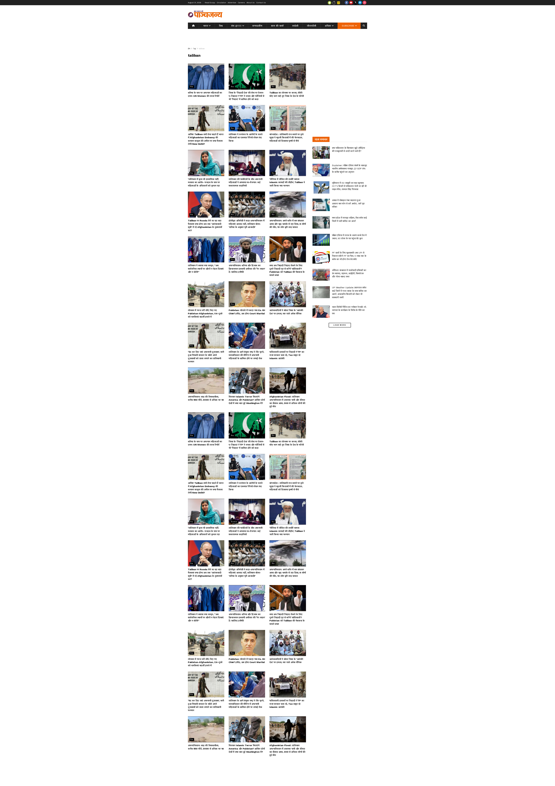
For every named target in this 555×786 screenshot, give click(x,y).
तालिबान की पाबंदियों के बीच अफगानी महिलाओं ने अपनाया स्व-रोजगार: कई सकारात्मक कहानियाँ (245, 182)
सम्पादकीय (257, 25)
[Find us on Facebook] (346, 2)
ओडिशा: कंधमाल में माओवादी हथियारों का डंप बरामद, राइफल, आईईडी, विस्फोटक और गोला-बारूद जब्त (349, 273)
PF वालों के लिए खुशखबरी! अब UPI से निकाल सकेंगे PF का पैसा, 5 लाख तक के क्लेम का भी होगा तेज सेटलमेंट (349, 256)
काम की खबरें (277, 25)
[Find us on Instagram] (364, 2)
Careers (241, 3)
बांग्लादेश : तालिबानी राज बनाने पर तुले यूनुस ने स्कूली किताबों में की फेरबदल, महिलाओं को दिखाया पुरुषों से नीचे (286, 137)
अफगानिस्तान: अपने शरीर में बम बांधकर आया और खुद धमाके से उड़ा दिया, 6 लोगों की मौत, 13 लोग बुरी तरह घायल (287, 223)
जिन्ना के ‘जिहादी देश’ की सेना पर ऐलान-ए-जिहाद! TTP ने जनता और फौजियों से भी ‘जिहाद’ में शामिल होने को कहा (246, 95)
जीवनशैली (311, 25)
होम (189, 49)
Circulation (221, 3)
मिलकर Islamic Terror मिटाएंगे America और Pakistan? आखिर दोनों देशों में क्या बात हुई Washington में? (247, 399)
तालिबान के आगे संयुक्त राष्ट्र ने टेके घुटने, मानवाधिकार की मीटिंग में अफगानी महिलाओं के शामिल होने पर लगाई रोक (246, 355)
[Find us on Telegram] (360, 2)
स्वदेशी (295, 25)
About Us (251, 3)
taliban (202, 49)
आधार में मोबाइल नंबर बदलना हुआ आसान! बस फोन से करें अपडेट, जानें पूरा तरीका (348, 203)
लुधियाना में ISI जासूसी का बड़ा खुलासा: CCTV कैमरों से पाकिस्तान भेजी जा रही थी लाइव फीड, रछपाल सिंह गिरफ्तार (349, 186)
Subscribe (348, 25)
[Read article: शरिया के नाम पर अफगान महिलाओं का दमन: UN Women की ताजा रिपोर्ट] (206, 77)
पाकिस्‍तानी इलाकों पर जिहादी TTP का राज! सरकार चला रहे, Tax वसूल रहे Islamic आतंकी (286, 355)
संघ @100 (236, 25)
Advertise (232, 3)
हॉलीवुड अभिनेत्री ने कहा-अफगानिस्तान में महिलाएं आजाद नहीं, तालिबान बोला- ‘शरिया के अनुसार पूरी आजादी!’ (246, 223)
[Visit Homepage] (205, 14)
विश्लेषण (234, 173)
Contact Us (261, 3)
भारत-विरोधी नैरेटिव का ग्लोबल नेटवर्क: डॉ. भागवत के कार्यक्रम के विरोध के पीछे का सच (349, 310)
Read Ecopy (210, 3)
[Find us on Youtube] (351, 2)
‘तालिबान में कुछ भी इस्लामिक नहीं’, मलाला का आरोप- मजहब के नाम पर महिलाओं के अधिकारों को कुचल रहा (204, 182)
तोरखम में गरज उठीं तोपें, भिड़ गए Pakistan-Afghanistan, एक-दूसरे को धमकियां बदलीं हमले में (205, 313)
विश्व (221, 25)
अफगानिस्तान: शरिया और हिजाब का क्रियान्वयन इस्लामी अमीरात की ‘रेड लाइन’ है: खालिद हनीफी (247, 268)
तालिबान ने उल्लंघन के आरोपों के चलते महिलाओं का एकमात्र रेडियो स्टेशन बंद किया (245, 137)
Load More (339, 325)
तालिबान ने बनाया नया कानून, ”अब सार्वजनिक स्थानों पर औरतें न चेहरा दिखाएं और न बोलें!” (206, 268)
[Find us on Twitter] (355, 2)
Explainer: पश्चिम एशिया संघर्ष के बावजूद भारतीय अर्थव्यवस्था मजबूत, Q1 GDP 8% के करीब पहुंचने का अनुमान (349, 168)
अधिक (328, 25)
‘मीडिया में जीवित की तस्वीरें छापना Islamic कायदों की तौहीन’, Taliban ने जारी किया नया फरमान (287, 182)
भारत (205, 25)
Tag (194, 49)
